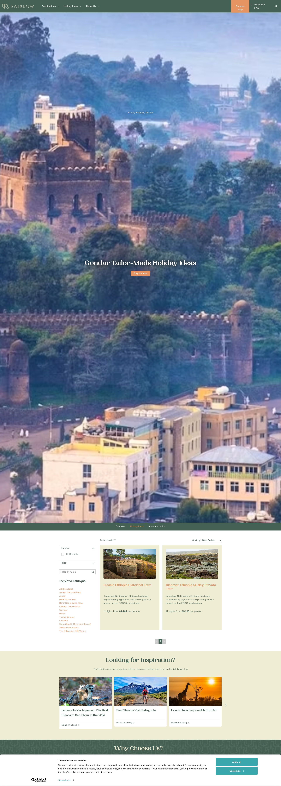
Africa (130, 112)
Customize (234, 770)
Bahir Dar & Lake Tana (71, 603)
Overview (120, 526)
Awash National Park (70, 592)
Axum (62, 595)
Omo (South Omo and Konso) (75, 624)
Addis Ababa (66, 588)
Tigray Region (66, 617)
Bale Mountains (67, 599)
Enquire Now (140, 273)
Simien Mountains (69, 627)
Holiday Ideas (137, 526)
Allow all (236, 762)
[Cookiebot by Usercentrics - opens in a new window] (39, 780)
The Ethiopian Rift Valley (72, 631)
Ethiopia (140, 112)
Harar (62, 613)
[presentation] (225, 705)
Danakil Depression (69, 606)
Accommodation (156, 526)
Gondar (150, 112)
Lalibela (63, 620)
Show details (64, 780)
